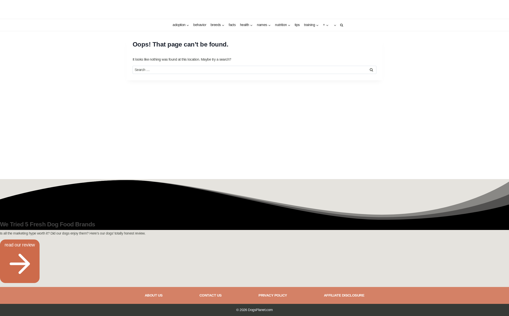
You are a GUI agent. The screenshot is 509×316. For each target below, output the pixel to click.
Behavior (199, 25)
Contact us (210, 295)
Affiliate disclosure (344, 295)
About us (154, 295)
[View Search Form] (341, 25)
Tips (297, 25)
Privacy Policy (272, 295)
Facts (232, 25)
